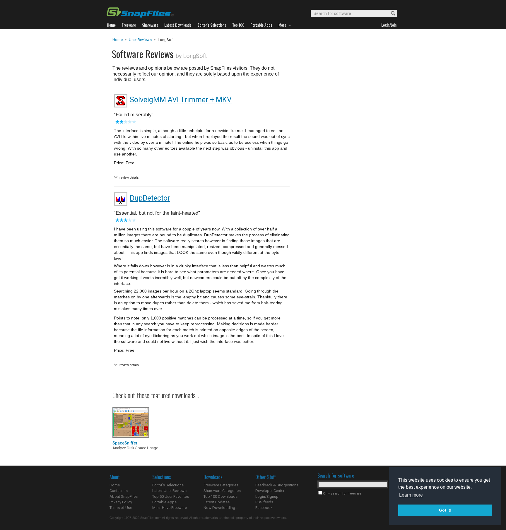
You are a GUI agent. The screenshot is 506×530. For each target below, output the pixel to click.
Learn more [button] (411, 495)
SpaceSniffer (125, 443)
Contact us (119, 490)
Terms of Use (121, 507)
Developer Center (269, 490)
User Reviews (140, 39)
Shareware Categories (222, 490)
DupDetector (150, 198)
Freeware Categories (221, 485)
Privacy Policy (121, 502)
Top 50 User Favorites (170, 496)
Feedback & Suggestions (276, 485)
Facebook (264, 507)
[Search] (390, 14)
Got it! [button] (445, 510)
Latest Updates (217, 502)
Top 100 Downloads (220, 496)
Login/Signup (266, 496)
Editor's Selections (168, 485)
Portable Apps (164, 502)
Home (117, 39)
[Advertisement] (344, 156)
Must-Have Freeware (169, 507)
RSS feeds (264, 502)
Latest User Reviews (169, 490)
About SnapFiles (124, 496)
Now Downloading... (221, 507)
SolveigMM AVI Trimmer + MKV (181, 99)
